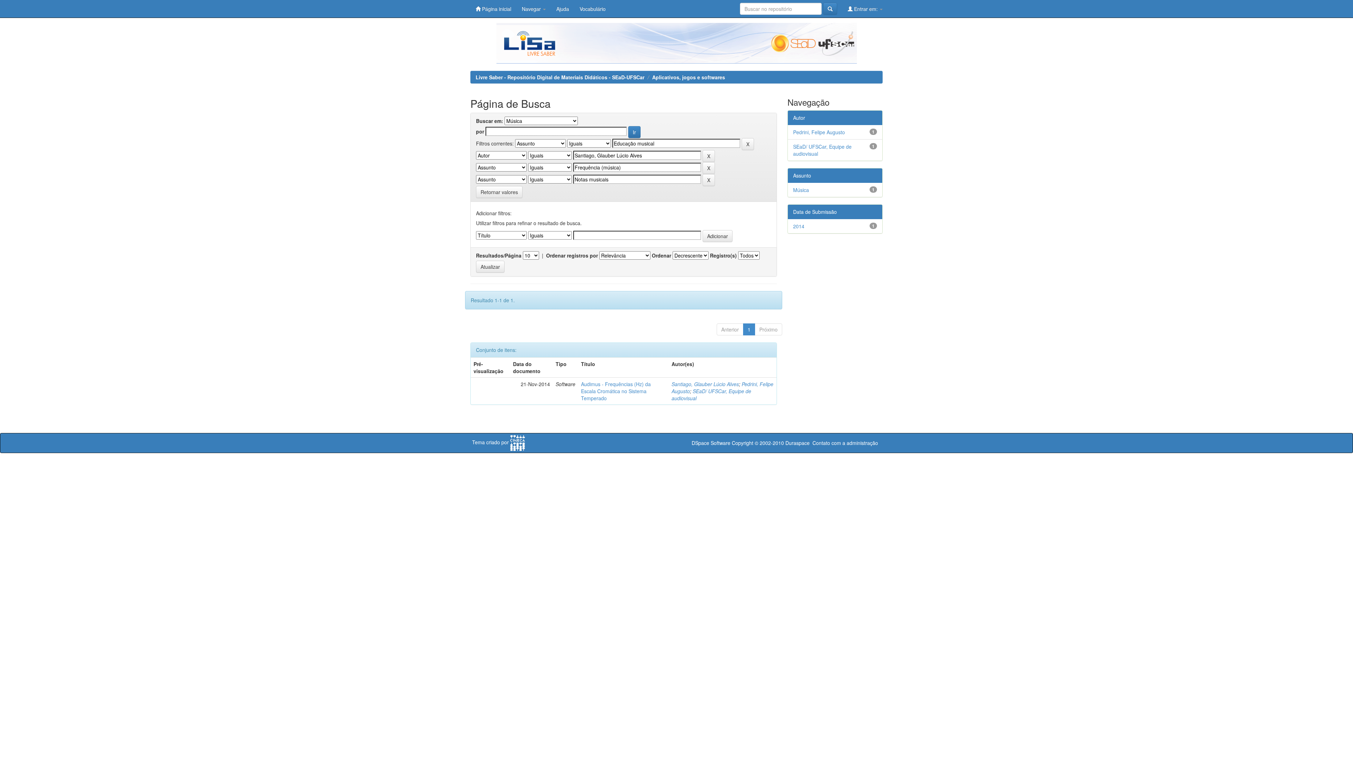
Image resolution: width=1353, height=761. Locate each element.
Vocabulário (593, 8)
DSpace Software (711, 442)
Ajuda (562, 8)
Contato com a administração (845, 442)
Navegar (532, 8)
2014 (798, 226)
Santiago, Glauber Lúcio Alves (705, 384)
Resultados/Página (498, 255)
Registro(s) (723, 255)
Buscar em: (489, 120)
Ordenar (661, 255)
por (480, 131)
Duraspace (797, 442)
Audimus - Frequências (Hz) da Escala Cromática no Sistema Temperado (616, 391)
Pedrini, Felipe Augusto (819, 132)
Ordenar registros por (572, 255)
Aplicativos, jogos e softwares (688, 77)
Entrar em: (866, 8)
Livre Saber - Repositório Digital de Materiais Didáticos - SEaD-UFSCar (560, 77)
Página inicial (496, 8)
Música (801, 189)
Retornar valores (499, 192)
